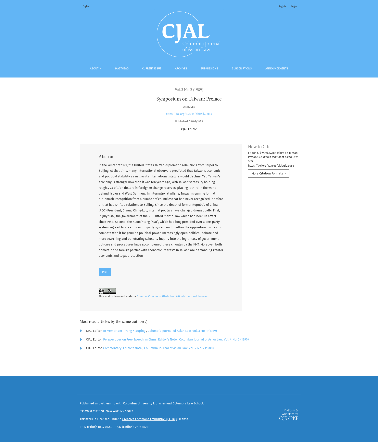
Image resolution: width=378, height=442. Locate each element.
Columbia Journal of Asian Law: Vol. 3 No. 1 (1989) (182, 331)
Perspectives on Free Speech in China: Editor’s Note (140, 339)
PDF (104, 272)
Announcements (276, 68)
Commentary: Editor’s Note (123, 348)
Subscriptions (242, 68)
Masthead (122, 68)
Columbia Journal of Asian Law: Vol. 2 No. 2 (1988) (179, 348)
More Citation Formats (267, 173)
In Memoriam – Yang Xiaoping (124, 331)
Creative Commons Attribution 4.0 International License (172, 296)
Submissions (209, 68)
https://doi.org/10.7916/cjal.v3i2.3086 (189, 114)
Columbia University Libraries (144, 403)
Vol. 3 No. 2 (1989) (189, 89)
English (88, 6)
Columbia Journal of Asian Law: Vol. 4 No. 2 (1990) (214, 339)
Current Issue (151, 68)
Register (283, 6)
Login (294, 6)
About (94, 68)
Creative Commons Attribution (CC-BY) (149, 419)
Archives (181, 68)
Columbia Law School (188, 403)
